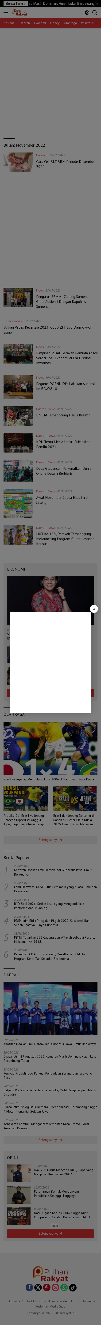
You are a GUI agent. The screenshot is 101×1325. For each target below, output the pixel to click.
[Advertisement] (50, 662)
